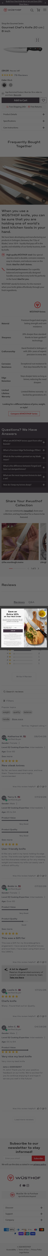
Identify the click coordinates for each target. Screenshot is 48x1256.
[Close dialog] (45, 610)
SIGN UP (13, 630)
